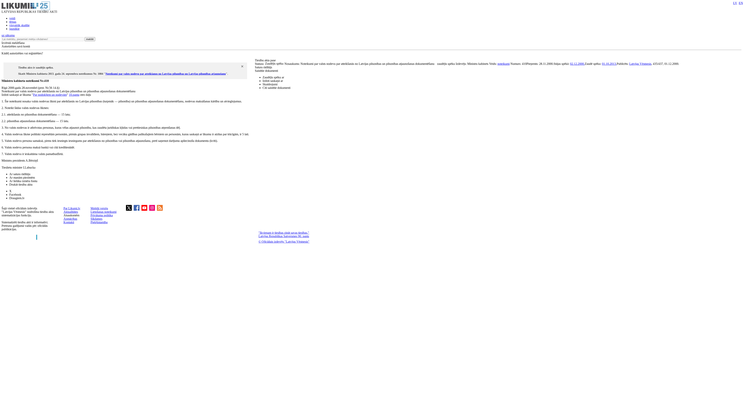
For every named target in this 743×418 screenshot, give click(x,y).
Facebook (15, 194)
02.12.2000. (577, 63)
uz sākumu (8, 35)
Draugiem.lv (17, 198)
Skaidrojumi (270, 84)
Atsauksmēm (71, 215)
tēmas (12, 21)
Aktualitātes (70, 211)
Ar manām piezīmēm (22, 177)
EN (741, 3)
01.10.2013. (609, 63)
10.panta (74, 94)
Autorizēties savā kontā (16, 46)
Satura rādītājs (263, 67)
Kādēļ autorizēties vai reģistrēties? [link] (22, 53)
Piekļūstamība (99, 222)
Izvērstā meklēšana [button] (13, 43)
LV (735, 3)
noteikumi (503, 63)
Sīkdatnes (96, 218)
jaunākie (14, 28)
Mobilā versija (99, 208)
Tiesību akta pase (265, 60)
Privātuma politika (102, 215)
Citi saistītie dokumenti (276, 87)
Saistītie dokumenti (266, 70)
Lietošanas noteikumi (103, 211)
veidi (12, 18)
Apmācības (70, 218)
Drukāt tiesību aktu (21, 184)
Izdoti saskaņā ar (273, 80)
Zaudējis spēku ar (273, 77)
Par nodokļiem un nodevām (50, 94)
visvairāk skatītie (19, 25)
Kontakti (68, 222)
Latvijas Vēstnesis (640, 63)
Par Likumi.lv (71, 208)
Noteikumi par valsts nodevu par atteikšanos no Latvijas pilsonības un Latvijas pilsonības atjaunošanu (165, 73)
